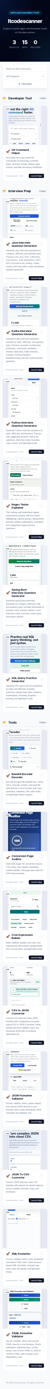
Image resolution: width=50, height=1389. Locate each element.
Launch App (36, 176)
